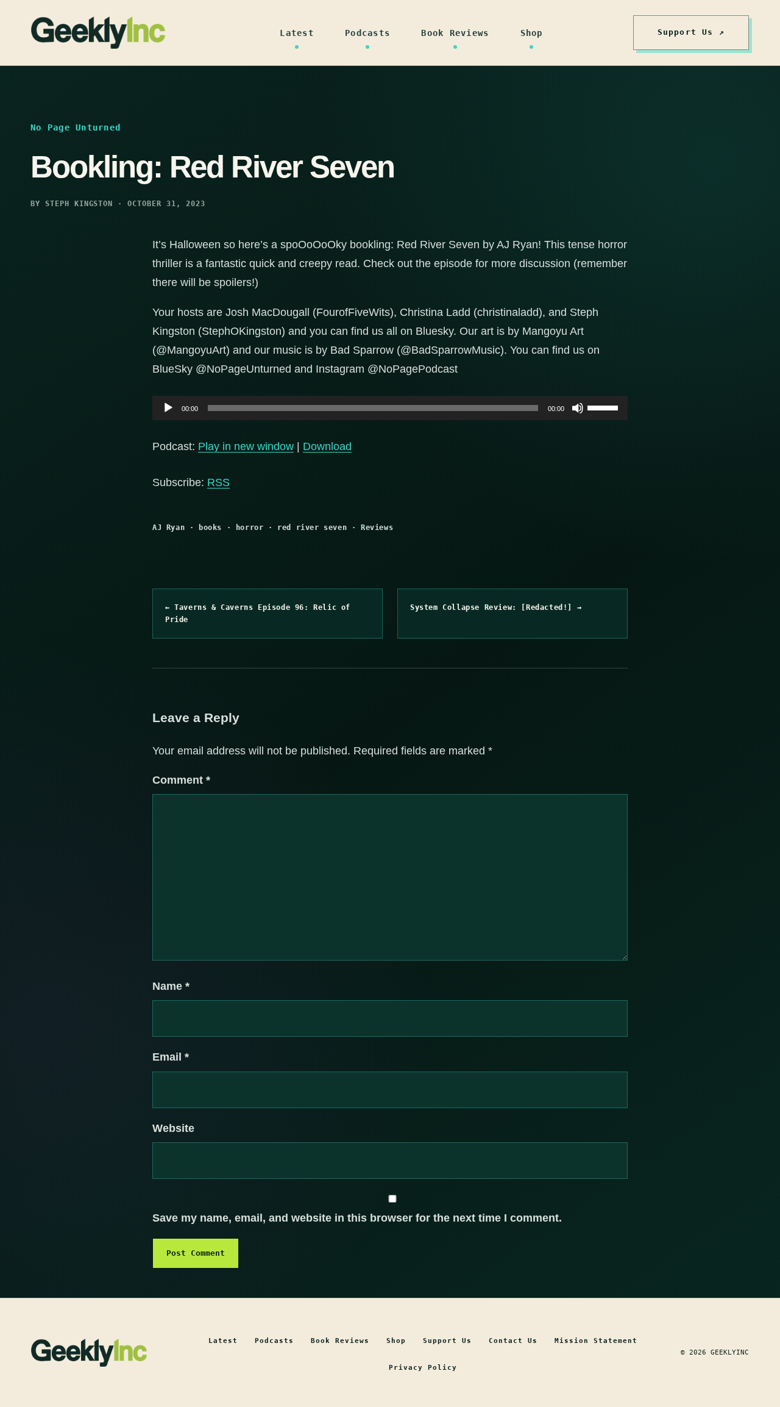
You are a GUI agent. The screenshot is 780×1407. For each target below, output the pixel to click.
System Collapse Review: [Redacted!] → (495, 607)
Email (170, 1057)
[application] (390, 408)
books (210, 527)
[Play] (168, 408)
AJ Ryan (168, 527)
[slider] (604, 407)
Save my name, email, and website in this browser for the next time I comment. (357, 1218)
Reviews (377, 527)
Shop (531, 33)
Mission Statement (596, 1341)
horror (250, 527)
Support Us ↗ (691, 32)
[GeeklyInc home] (98, 32)
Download (327, 446)
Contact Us (513, 1341)
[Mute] (578, 408)
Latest (297, 33)
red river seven (312, 527)
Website (173, 1128)
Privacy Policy (423, 1368)
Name (171, 986)
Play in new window (246, 446)
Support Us (447, 1341)
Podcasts (367, 33)
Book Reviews (455, 33)
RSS (218, 482)
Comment (181, 780)
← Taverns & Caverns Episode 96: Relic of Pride (257, 613)
